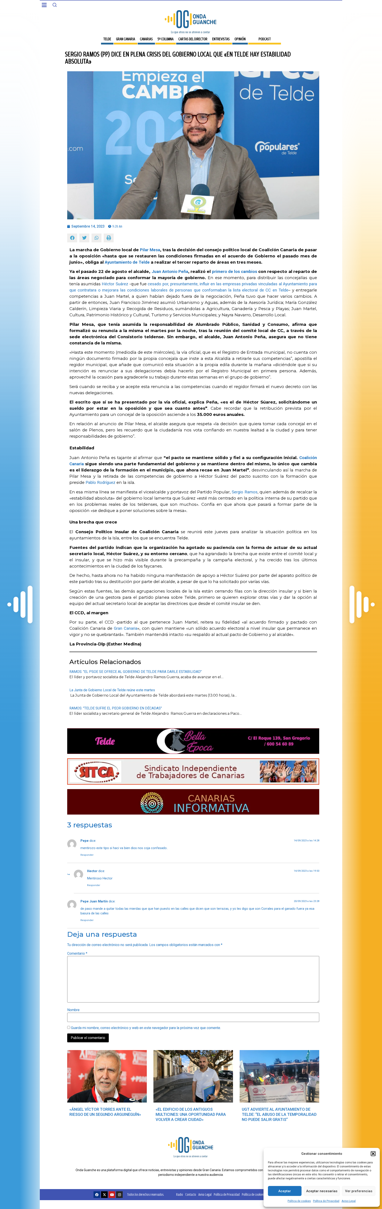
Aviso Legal (349, 1201)
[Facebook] (97, 1194)
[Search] (54, 5)
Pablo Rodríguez (100, 482)
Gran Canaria (126, 628)
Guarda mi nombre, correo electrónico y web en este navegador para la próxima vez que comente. (146, 1028)
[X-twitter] (104, 1194)
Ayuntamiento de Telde (127, 262)
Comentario (77, 953)
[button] (373, 1153)
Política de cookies (299, 1201)
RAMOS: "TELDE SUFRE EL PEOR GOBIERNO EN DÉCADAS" (115, 708)
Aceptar (284, 1191)
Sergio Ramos (244, 492)
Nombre (73, 1010)
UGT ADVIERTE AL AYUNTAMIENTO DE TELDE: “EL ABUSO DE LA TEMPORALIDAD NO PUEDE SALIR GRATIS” (279, 1114)
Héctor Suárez (115, 284)
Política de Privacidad (326, 1201)
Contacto (190, 1194)
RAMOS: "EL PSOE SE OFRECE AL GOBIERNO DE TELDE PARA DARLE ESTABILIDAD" (135, 672)
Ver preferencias (358, 1191)
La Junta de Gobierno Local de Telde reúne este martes (112, 690)
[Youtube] (112, 1194)
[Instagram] (119, 1194)
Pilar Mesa (150, 249)
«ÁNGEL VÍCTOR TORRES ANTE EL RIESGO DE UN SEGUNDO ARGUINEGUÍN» (105, 1112)
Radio (179, 1194)
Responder (87, 855)
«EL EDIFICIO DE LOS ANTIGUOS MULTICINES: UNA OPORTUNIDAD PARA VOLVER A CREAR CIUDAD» (191, 1114)
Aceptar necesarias (321, 1191)
